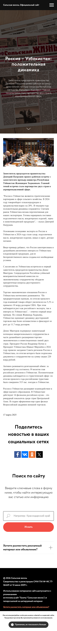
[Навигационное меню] (51, 5)
